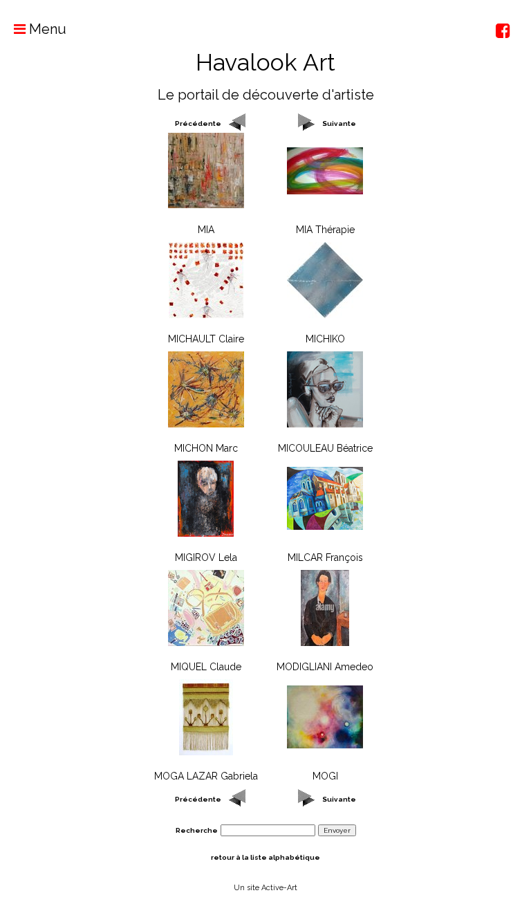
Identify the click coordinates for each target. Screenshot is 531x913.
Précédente (198, 123)
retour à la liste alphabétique (265, 857)
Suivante (339, 123)
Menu (46, 29)
